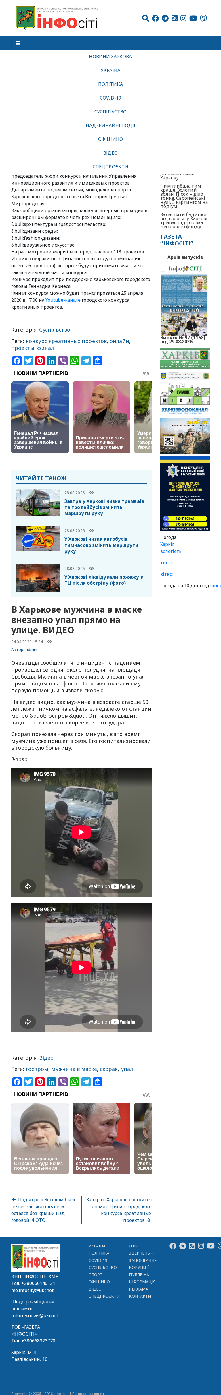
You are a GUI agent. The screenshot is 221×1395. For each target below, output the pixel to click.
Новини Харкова (110, 56)
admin (31, 649)
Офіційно (110, 139)
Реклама (138, 1286)
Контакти (140, 1293)
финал (45, 347)
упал (127, 1068)
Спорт (95, 1271)
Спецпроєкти (110, 167)
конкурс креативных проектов (66, 341)
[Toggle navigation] (18, 43)
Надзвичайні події (110, 125)
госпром (37, 1068)
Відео (110, 153)
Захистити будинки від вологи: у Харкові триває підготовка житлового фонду (183, 220)
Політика (110, 84)
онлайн (119, 341)
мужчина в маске (74, 1068)
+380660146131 (38, 1280)
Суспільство (110, 111)
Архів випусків (185, 257)
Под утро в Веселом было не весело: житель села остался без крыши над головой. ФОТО (44, 1207)
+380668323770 (38, 1338)
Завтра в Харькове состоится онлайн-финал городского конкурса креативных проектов (119, 1207)
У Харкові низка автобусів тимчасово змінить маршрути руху (101, 545)
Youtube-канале (63, 300)
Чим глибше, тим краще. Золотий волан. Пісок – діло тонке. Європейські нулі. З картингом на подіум (184, 196)
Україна (110, 70)
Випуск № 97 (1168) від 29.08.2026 (182, 339)
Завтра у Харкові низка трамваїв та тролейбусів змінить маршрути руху (104, 507)
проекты (22, 347)
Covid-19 (110, 98)
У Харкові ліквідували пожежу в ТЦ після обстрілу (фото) (103, 580)
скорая (109, 1068)
